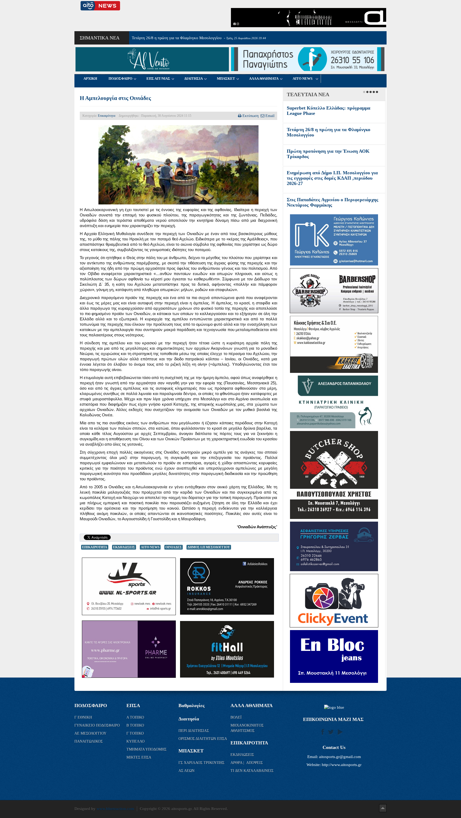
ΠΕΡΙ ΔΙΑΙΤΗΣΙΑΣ (193, 736)
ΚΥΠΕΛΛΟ (136, 747)
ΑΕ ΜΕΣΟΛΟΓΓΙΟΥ (91, 739)
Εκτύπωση (251, 116)
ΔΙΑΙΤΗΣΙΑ (193, 78)
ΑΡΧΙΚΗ (90, 78)
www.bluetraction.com (115, 814)
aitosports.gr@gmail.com (340, 762)
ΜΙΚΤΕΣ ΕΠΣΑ (138, 763)
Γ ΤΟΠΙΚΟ (135, 739)
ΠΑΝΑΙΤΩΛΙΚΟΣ (89, 747)
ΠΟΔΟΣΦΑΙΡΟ (120, 78)
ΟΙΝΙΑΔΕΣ (173, 547)
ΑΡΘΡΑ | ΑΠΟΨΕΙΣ (246, 768)
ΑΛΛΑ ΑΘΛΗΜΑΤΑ (264, 78)
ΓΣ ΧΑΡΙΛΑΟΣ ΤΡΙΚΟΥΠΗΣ (201, 768)
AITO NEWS (302, 78)
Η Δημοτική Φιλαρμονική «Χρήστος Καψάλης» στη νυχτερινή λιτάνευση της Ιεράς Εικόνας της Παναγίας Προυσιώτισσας (333, 205)
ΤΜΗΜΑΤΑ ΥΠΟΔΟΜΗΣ (147, 755)
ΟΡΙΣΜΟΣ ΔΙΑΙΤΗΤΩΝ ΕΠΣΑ (202, 744)
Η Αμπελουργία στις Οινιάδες (115, 98)
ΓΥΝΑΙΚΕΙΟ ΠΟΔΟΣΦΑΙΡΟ (97, 731)
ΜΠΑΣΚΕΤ (226, 78)
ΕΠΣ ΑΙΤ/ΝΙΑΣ (158, 78)
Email (270, 116)
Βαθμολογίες (191, 711)
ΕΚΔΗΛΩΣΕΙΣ (124, 547)
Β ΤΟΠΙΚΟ (135, 731)
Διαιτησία (188, 724)
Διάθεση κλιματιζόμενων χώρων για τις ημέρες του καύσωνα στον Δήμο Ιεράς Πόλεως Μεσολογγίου (327, 178)
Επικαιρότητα (106, 116)
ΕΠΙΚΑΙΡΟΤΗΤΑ (94, 547)
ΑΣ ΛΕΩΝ (186, 776)
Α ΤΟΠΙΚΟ (135, 723)
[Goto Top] (383, 813)
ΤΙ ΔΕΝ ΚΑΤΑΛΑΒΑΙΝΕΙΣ (251, 776)
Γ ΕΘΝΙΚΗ (83, 723)
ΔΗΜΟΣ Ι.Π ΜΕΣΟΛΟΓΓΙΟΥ (209, 547)
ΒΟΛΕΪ (236, 723)
